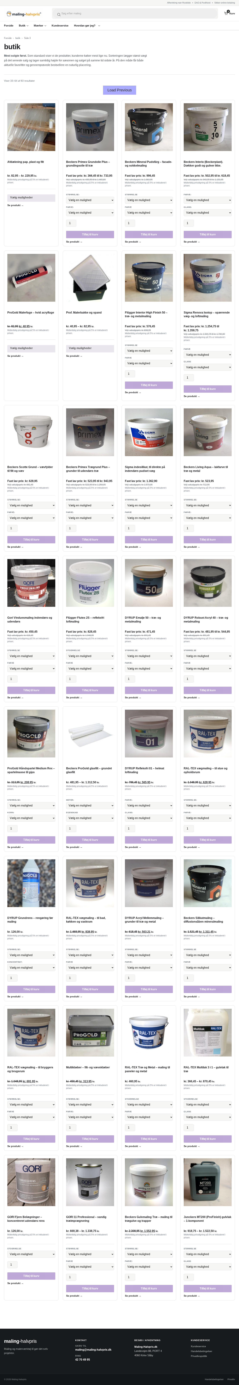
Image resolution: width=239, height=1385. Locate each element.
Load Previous (119, 90)
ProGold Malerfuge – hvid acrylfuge (30, 312)
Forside (8, 25)
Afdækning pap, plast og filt (25, 161)
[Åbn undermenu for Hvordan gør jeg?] (99, 25)
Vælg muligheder (21, 197)
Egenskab (72, 813)
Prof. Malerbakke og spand (84, 312)
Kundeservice (60, 25)
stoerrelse (73, 650)
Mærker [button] (38, 25)
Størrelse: (73, 195)
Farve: (70, 207)
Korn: (10, 813)
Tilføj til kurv (90, 234)
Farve (128, 358)
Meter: (70, 800)
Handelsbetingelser (201, 1351)
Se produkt (15, 205)
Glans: (188, 207)
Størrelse (131, 195)
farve (128, 207)
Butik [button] (22, 25)
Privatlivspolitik (199, 1356)
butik (17, 38)
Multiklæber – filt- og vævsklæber (88, 1067)
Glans (187, 362)
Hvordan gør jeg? (84, 25)
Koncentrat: (14, 962)
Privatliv (231, 1379)
